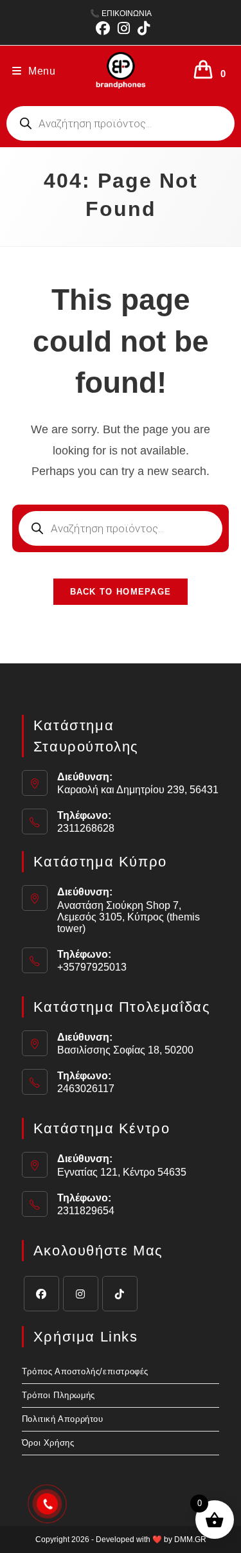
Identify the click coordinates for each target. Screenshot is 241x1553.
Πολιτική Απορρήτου (62, 1419)
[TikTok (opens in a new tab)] (142, 28)
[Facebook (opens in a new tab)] (103, 28)
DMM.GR (190, 1539)
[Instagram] (80, 1293)
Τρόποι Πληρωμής (58, 1395)
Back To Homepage (121, 592)
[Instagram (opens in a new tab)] (124, 28)
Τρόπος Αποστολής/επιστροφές (85, 1371)
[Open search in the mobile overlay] (120, 123)
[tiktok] (120, 1293)
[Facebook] (41, 1293)
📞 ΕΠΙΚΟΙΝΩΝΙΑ (121, 13)
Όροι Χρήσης (48, 1443)
